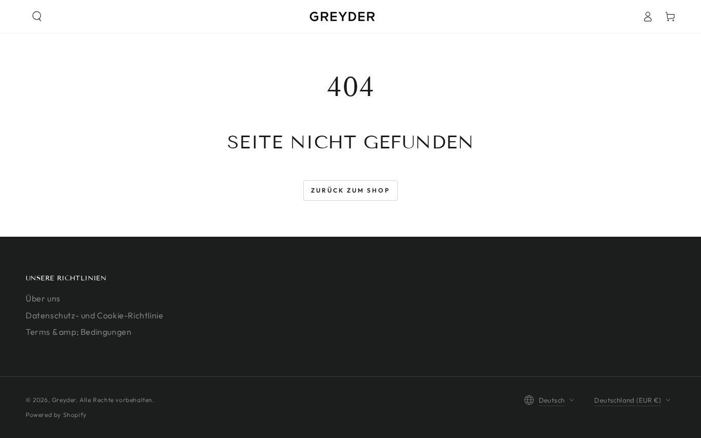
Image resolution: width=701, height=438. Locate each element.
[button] (37, 16)
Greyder (64, 400)
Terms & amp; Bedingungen (78, 332)
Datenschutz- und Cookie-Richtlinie (94, 315)
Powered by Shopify (56, 414)
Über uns (43, 298)
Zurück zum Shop (350, 190)
